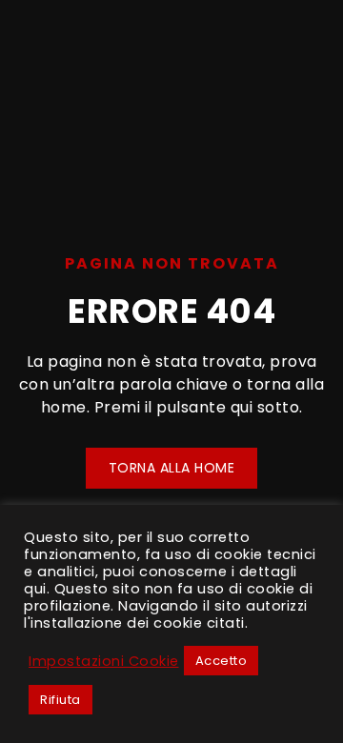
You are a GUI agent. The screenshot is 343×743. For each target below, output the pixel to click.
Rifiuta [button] (60, 700)
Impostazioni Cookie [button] (104, 661)
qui (35, 588)
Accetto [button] (221, 661)
